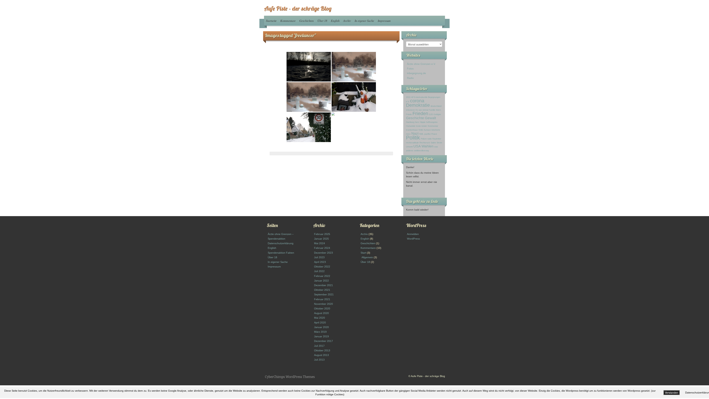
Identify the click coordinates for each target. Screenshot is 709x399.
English (335, 21)
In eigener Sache (364, 21)
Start (363, 252)
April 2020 (320, 322)
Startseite (271, 21)
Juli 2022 (319, 271)
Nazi (415, 133)
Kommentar (433, 126)
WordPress (413, 238)
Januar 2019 (321, 336)
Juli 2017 (319, 345)
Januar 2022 (321, 280)
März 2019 (320, 331)
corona (417, 100)
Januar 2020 (321, 327)
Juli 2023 (319, 257)
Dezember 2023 (323, 252)
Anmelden (413, 234)
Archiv (347, 21)
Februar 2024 (322, 247)
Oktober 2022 (322, 266)
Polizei (424, 139)
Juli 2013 (319, 359)
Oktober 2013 (322, 350)
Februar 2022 (322, 275)
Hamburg (410, 122)
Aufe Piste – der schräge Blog (297, 8)
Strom (439, 142)
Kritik (421, 130)
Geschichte (415, 118)
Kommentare (288, 21)
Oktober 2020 (322, 308)
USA (417, 146)
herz (417, 122)
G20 (431, 114)
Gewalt (430, 118)
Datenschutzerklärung (280, 243)
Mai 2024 (319, 243)
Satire (433, 142)
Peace (434, 134)
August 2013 (321, 355)
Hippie (422, 122)
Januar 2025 (321, 238)
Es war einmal (422, 110)
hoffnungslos (432, 122)
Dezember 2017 (323, 341)
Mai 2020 (319, 317)
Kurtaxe (427, 130)
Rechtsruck (424, 142)
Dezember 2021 (323, 285)
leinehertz (435, 130)
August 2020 (321, 313)
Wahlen (428, 146)
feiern (438, 110)
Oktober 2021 (322, 289)
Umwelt (409, 147)
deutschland (436, 106)
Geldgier (437, 114)
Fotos (410, 68)
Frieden (420, 113)
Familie (432, 110)
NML (421, 134)
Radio (410, 77)
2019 (408, 97)
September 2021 (324, 294)
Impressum (384, 21)
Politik (413, 137)
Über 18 (322, 21)
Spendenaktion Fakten (281, 252)
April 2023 (320, 261)
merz (408, 134)
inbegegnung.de (416, 73)
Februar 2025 (322, 234)
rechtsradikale (412, 142)
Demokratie (418, 105)
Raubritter (436, 139)
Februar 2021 (322, 299)
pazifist (427, 134)
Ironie (418, 126)
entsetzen (410, 110)
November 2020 (323, 303)
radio (429, 139)
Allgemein (367, 257)
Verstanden (671, 392)
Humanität (410, 126)
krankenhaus (412, 130)
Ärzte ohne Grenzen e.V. (421, 63)
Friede (409, 114)
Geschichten (306, 21)
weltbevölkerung (421, 150)
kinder (424, 126)
